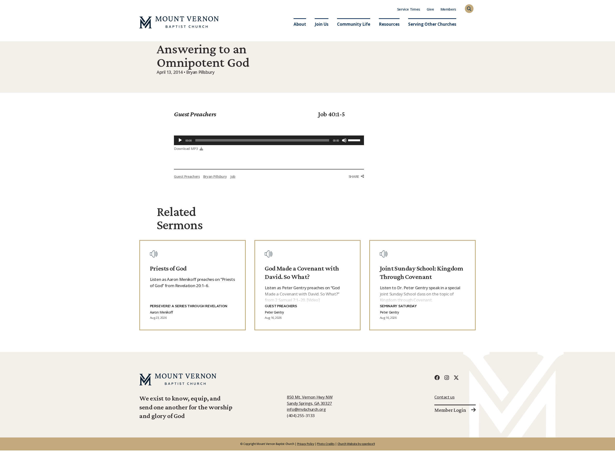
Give (430, 9)
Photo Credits (325, 444)
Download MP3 (186, 148)
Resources (389, 24)
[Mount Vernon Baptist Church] (179, 22)
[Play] (180, 140)
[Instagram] (446, 378)
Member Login (450, 410)
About (300, 24)
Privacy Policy (305, 444)
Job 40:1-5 (331, 114)
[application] (269, 140)
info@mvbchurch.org (306, 409)
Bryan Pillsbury (215, 176)
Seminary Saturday (398, 306)
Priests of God (168, 268)
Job (232, 176)
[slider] (355, 139)
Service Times (408, 9)
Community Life (353, 24)
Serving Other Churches (432, 24)
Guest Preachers (195, 114)
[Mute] (344, 140)
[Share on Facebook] (356, 185)
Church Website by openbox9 (356, 444)
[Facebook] (437, 378)
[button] (469, 8)
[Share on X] (356, 195)
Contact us (444, 397)
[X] (456, 378)
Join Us (321, 24)
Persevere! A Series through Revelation (188, 306)
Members (448, 9)
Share (354, 176)
